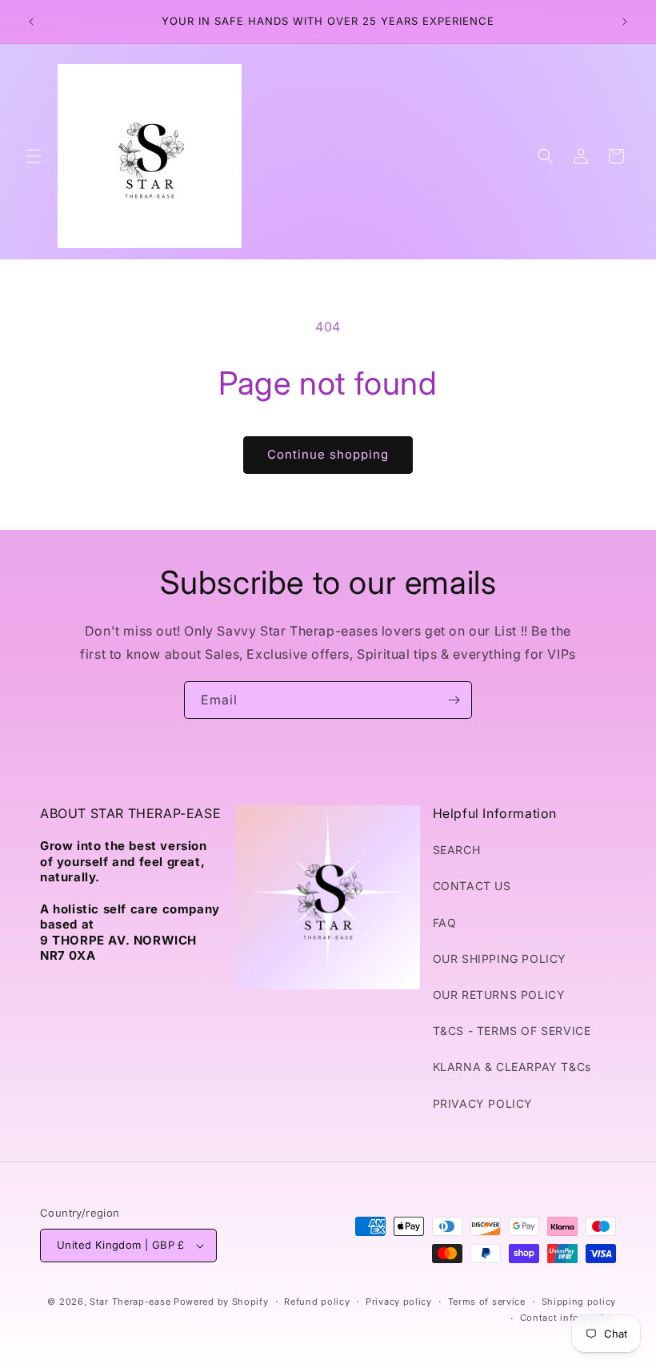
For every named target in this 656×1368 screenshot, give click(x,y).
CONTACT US (472, 886)
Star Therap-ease (130, 1301)
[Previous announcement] (31, 21)
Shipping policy (579, 1301)
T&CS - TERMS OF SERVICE (512, 1030)
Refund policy (317, 1301)
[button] (33, 156)
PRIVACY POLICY (483, 1103)
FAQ (445, 922)
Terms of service (487, 1301)
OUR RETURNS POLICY (499, 994)
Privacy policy (399, 1301)
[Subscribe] (453, 700)
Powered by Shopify (221, 1301)
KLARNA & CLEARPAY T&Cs (512, 1066)
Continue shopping (328, 454)
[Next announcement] (624, 21)
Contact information (568, 1317)
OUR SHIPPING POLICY (499, 958)
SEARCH (457, 850)
